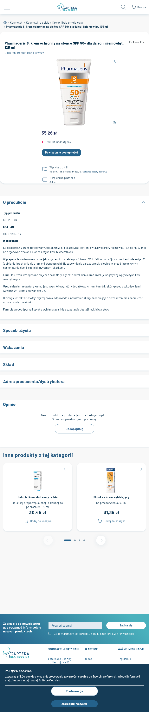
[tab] (67, 540)
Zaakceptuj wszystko (75, 703)
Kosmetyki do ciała (37, 22)
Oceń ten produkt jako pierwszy (24, 52)
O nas (88, 659)
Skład (8, 364)
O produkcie (14, 202)
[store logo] (67, 7)
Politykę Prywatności (121, 633)
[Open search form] (123, 7)
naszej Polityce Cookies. (45, 680)
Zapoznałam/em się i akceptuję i (94, 633)
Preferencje (74, 691)
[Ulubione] (116, 61)
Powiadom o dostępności (61, 152)
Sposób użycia (17, 330)
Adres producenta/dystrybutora (34, 381)
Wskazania (13, 347)
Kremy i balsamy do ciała (67, 22)
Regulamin (99, 633)
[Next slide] (101, 540)
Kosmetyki (16, 22)
